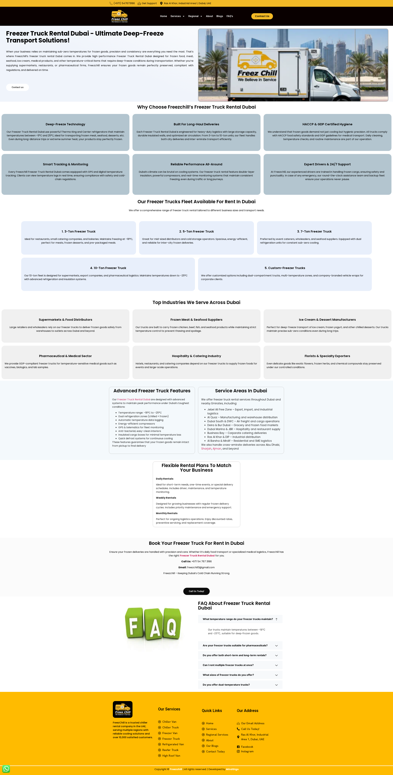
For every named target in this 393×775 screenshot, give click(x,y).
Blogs (219, 16)
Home (163, 16)
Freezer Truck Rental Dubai (133, 399)
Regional (193, 16)
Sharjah (206, 448)
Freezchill (176, 769)
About (209, 16)
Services (176, 16)
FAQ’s (230, 16)
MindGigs (232, 769)
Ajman (217, 448)
